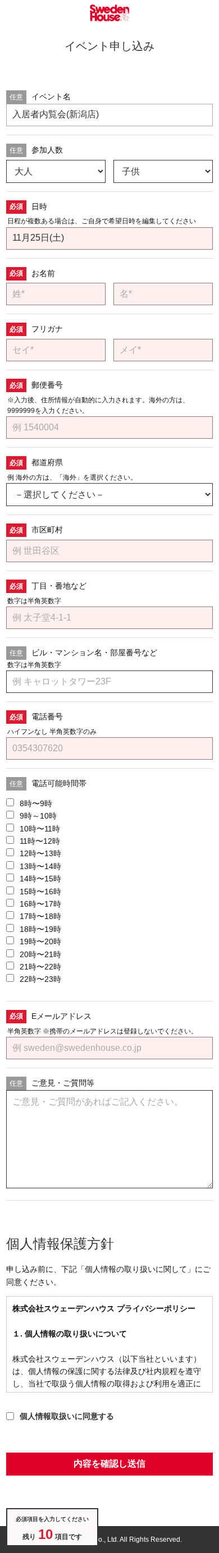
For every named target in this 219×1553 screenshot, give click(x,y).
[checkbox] (109, 891)
